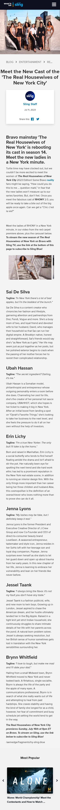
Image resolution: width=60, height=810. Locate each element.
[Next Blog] (57, 780)
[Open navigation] (54, 5)
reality (50, 180)
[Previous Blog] (3, 780)
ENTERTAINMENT (30, 62)
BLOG (9, 62)
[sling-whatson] (13, 7)
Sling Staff (30, 104)
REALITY (52, 62)
